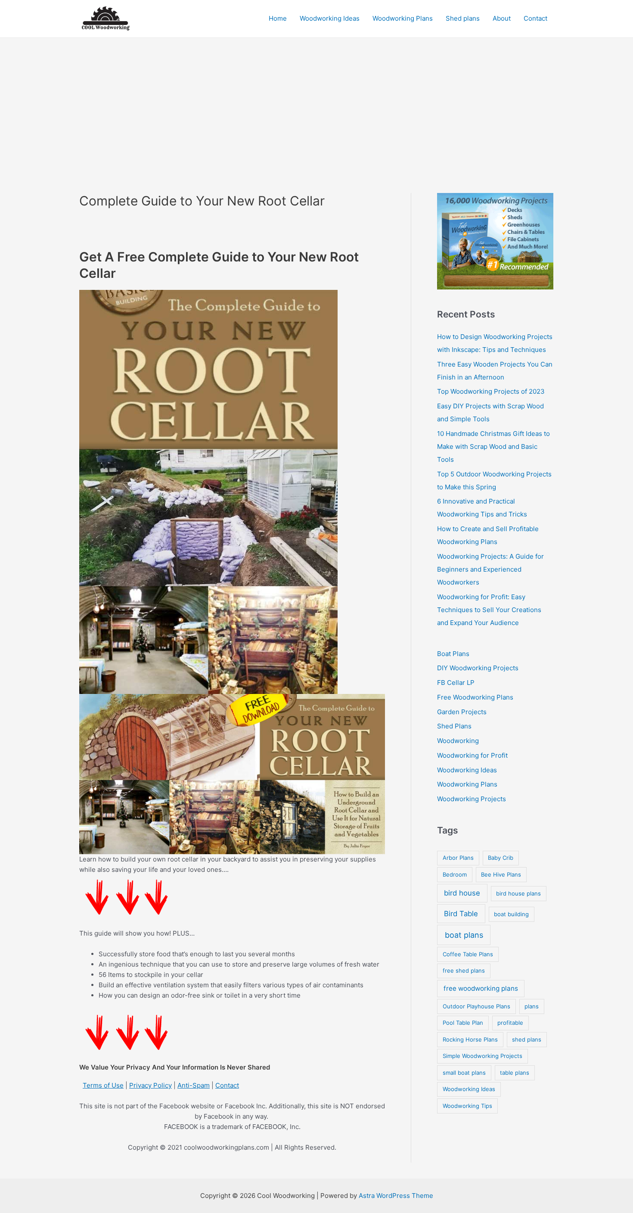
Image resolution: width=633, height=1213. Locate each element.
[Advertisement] (316, 102)
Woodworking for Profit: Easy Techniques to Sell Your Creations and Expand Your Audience (489, 610)
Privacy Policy (150, 1085)
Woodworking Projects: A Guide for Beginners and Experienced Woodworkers (490, 569)
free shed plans (464, 970)
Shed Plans (454, 726)
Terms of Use (103, 1085)
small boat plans (464, 1072)
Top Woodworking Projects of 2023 (491, 391)
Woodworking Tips (467, 1105)
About (502, 18)
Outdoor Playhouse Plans (476, 1006)
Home (278, 18)
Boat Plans (453, 654)
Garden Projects (462, 712)
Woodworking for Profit (472, 755)
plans (531, 1006)
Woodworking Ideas (330, 18)
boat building (511, 914)
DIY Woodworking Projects (477, 668)
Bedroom (455, 874)
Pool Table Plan (463, 1022)
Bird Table (461, 913)
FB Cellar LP (456, 682)
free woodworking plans (481, 988)
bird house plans (518, 893)
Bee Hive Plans (501, 874)
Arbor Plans (458, 857)
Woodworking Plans (402, 18)
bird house (462, 893)
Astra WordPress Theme (396, 1195)
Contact (535, 18)
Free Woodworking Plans (475, 697)
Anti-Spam (193, 1085)
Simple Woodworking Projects (482, 1055)
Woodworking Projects (471, 799)
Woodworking (458, 741)
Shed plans (463, 18)
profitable (510, 1022)
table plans (514, 1072)
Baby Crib (500, 857)
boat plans (464, 934)
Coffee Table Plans (468, 954)
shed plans (526, 1039)
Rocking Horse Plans (470, 1039)
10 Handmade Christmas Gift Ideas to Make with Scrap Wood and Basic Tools (493, 446)
